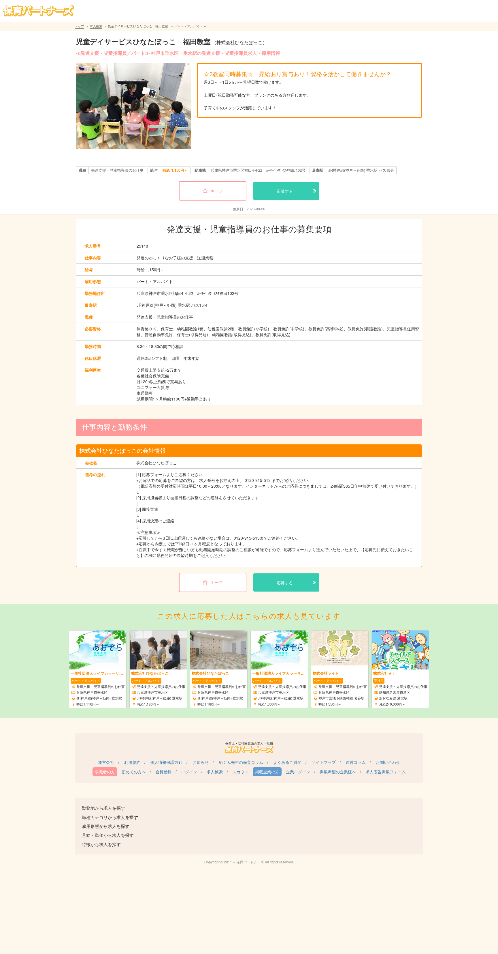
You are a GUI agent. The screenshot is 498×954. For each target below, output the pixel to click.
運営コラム (356, 762)
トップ (79, 26)
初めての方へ (134, 772)
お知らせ (201, 762)
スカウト (240, 772)
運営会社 (106, 762)
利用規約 (132, 762)
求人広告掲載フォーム (385, 772)
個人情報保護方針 (166, 762)
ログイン (189, 772)
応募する (285, 191)
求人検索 (96, 26)
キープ (217, 191)
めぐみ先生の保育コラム (241, 762)
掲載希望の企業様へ (338, 772)
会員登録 (163, 772)
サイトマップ (324, 762)
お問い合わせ (388, 762)
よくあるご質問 (287, 762)
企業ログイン (298, 772)
